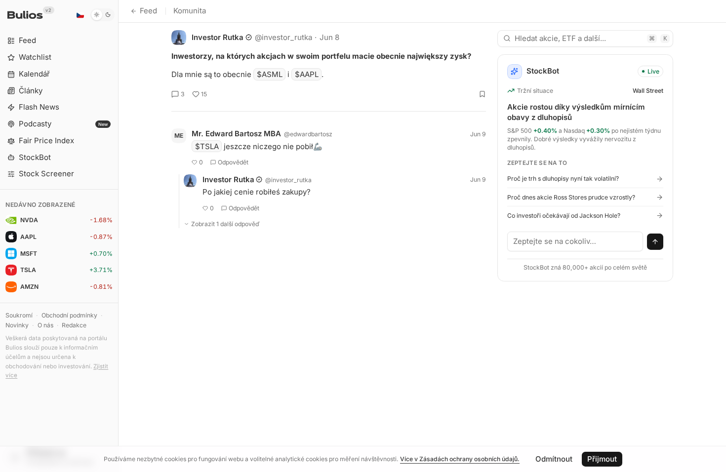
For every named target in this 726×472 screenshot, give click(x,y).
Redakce (74, 325)
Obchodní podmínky (69, 315)
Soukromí (19, 315)
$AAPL (307, 74)
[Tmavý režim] (102, 14)
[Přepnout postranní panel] (118, 236)
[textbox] (575, 241)
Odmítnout (553, 459)
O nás (45, 325)
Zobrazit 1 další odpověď (225, 224)
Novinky (17, 325)
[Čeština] (80, 14)
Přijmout (602, 459)
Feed (148, 10)
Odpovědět (233, 162)
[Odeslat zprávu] (655, 242)
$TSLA (207, 146)
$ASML (269, 74)
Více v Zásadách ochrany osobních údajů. (460, 459)
